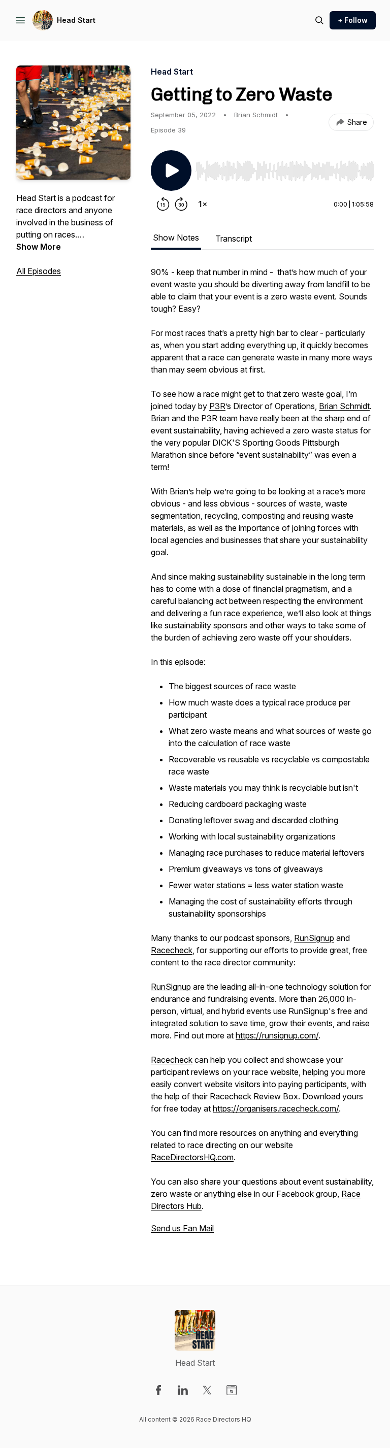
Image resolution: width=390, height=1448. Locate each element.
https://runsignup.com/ (277, 1035)
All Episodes (38, 271)
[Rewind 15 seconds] (163, 204)
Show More (38, 247)
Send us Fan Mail (182, 1228)
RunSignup (314, 938)
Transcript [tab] (233, 238)
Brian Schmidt (344, 406)
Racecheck (171, 950)
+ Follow (353, 20)
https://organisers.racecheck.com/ (276, 1108)
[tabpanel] (262, 755)
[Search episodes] (319, 20)
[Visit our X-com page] (207, 1390)
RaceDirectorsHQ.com (192, 1157)
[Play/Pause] (171, 170)
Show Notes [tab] (176, 237)
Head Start (76, 20)
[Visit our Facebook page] (158, 1390)
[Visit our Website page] (231, 1390)
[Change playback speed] (202, 204)
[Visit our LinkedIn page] (183, 1390)
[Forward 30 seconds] (181, 204)
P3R (217, 406)
